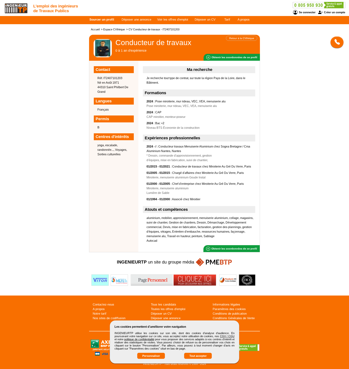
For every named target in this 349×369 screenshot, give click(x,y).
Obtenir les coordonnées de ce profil (234, 248)
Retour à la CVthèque (241, 38)
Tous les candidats (163, 304)
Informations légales (226, 304)
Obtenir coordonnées (234, 57)
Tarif (227, 19)
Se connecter (307, 12)
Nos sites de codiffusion (109, 318)
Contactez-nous (103, 304)
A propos (244, 19)
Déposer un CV (205, 19)
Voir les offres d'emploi (172, 19)
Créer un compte (334, 12)
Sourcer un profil (101, 19)
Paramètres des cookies (229, 309)
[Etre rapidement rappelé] (335, 42)
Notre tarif (99, 313)
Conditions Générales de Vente (234, 318)
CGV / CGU (227, 336)
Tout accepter (198, 355)
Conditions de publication (230, 313)
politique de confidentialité (139, 339)
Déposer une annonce (136, 19)
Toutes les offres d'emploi (168, 309)
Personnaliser (151, 355)
